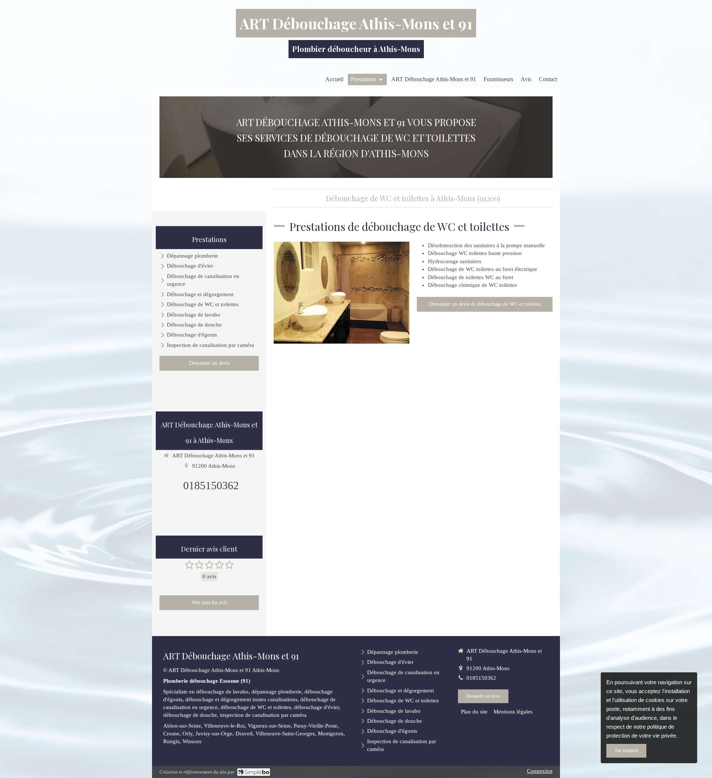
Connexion (540, 771)
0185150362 (211, 485)
